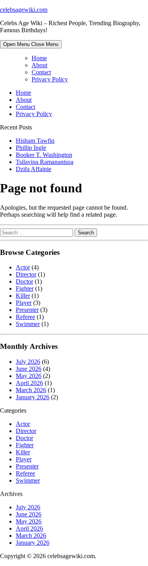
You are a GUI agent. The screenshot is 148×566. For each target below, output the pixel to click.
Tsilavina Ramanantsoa (44, 162)
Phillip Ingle (31, 147)
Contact (41, 72)
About (39, 65)
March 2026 (31, 390)
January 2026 (32, 397)
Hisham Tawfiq (35, 140)
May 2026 (28, 375)
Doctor (24, 281)
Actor (23, 267)
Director (26, 274)
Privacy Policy (50, 79)
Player (24, 302)
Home (39, 58)
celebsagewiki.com (23, 9)
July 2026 (28, 361)
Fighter (25, 288)
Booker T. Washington (44, 154)
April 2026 (29, 383)
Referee (25, 316)
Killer (23, 295)
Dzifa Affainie (33, 169)
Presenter (27, 309)
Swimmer (28, 324)
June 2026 (28, 368)
